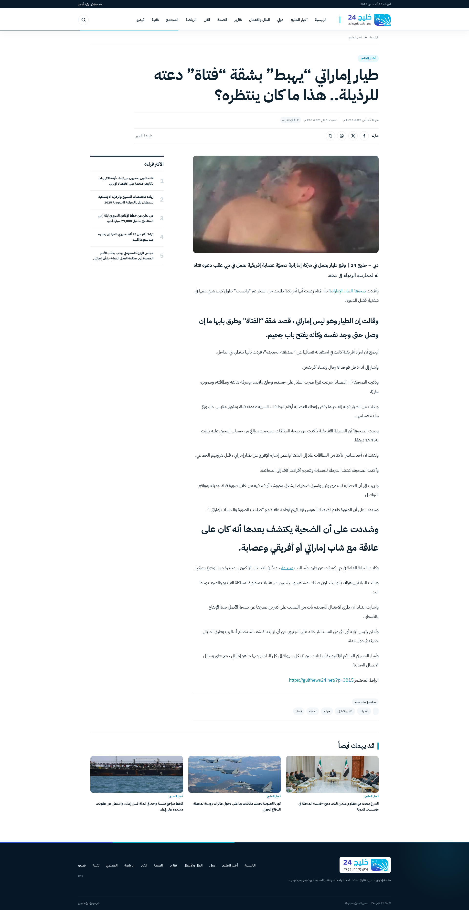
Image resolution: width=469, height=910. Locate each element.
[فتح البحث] (83, 20)
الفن (207, 19)
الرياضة (191, 19)
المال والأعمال (259, 19)
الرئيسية (321, 19)
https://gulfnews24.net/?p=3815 (321, 680)
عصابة (312, 711)
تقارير (238, 19)
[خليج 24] (365, 20)
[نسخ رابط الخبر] (330, 135)
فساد (299, 711)
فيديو (140, 19)
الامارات (364, 711)
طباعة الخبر (144, 136)
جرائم (327, 711)
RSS (80, 876)
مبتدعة (287, 567)
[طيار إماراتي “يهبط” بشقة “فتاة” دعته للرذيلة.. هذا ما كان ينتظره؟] (376, 711)
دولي (280, 19)
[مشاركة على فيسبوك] (364, 135)
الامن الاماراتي (345, 711)
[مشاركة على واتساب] (341, 135)
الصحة (222, 19)
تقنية (155, 19)
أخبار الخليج (299, 19)
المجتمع (172, 19)
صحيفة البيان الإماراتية (347, 291)
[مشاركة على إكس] (353, 135)
